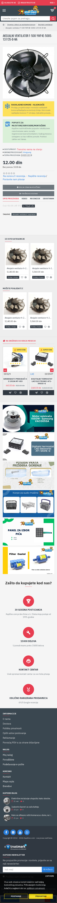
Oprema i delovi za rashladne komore (21, 24)
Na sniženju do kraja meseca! (21, 341)
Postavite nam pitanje (14, 179)
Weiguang (27, 152)
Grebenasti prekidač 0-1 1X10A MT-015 (15, 380)
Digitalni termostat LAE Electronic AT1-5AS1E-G (41, 381)
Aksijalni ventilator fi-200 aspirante (11, 318)
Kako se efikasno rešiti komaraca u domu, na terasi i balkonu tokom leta (31, 815)
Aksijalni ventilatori (45, 24)
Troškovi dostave (30, 194)
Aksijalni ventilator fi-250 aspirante (31, 268)
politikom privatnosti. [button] (36, 888)
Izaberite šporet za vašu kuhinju (25, 807)
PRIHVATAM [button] (40, 896)
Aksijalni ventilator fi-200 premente (37, 318)
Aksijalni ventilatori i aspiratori (24, 214)
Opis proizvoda (11, 199)
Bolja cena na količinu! (29, 187)
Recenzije (35, 199)
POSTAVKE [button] (16, 896)
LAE (32, 374)
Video (24, 199)
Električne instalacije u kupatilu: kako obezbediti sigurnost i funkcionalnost (31, 799)
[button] (5, 370)
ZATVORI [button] (49, 876)
